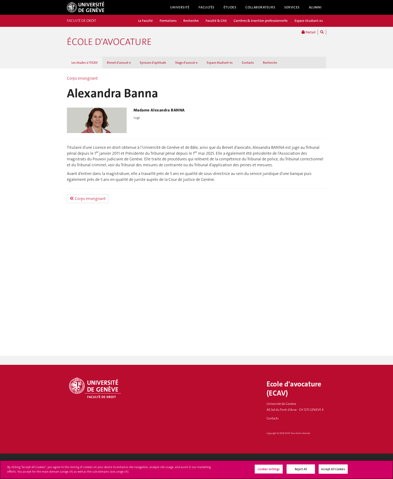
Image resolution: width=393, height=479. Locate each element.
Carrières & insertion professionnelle (261, 20)
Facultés (206, 7)
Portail (310, 32)
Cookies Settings (269, 469)
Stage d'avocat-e (186, 63)
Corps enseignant (82, 78)
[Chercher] (322, 32)
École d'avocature (109, 41)
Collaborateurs (260, 7)
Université (180, 7)
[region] (196, 469)
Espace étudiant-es (309, 20)
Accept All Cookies (333, 469)
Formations (168, 20)
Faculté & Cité (216, 20)
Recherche (191, 20)
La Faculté (145, 20)
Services (292, 7)
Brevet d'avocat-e (119, 63)
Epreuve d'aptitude (153, 63)
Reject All (301, 469)
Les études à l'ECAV (84, 63)
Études (230, 7)
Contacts (248, 63)
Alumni (315, 7)
